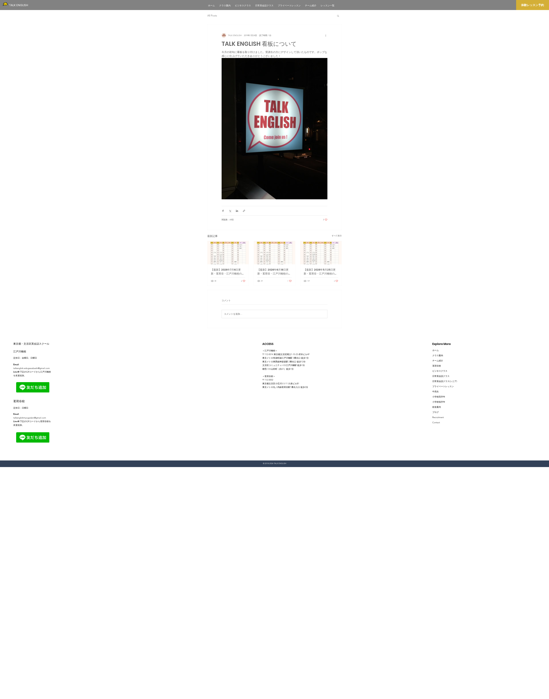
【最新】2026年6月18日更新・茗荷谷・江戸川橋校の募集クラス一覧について (274, 271)
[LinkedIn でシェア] (237, 210)
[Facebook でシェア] (223, 210)
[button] (338, 16)
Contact (436, 422)
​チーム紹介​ (437, 360)
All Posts (212, 15)
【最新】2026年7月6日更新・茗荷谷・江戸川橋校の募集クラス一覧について (227, 271)
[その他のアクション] (325, 35)
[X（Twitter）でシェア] (230, 210)
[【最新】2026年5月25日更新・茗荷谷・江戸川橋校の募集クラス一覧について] (321, 252)
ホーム (435, 350)
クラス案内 (437, 355)
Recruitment (438, 417)
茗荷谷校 (436, 365)
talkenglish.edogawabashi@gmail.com (31, 368)
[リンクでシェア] (244, 210)
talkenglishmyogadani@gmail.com (29, 417)
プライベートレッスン (443, 386)
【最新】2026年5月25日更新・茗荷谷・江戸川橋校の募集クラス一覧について (320, 271)
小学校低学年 (438, 401)
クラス (446, 376)
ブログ (435, 412)
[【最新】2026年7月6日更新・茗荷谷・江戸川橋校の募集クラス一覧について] (228, 252)
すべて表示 (337, 235)
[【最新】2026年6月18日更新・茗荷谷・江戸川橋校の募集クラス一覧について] (274, 252)
